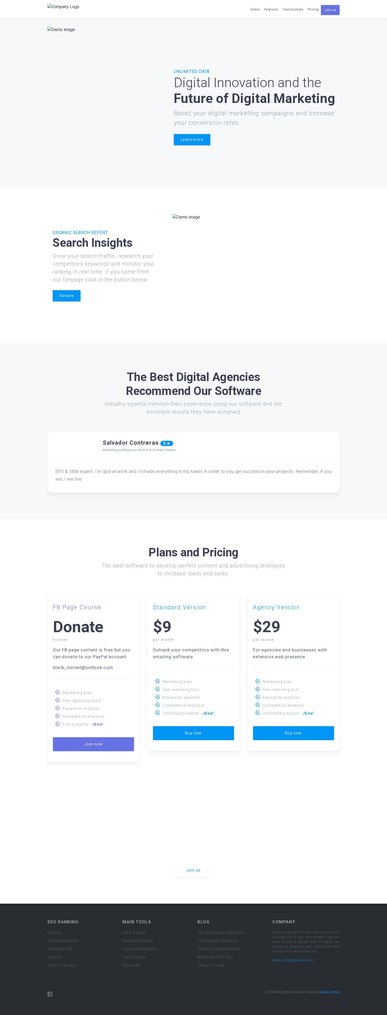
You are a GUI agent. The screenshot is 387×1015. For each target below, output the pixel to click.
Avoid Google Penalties (218, 949)
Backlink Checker (137, 941)
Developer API (59, 949)
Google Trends (210, 965)
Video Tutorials (61, 965)
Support (54, 957)
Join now (93, 744)
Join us (330, 10)
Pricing (313, 9)
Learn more (192, 139)
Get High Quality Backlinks (221, 932)
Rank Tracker (134, 932)
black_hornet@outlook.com (293, 960)
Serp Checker (134, 957)
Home (255, 9)
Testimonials (292, 9)
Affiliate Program (63, 941)
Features (271, 9)
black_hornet (330, 992)
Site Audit (131, 965)
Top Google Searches (217, 941)
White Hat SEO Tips (215, 957)
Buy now (193, 733)
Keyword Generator (140, 949)
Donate (66, 296)
